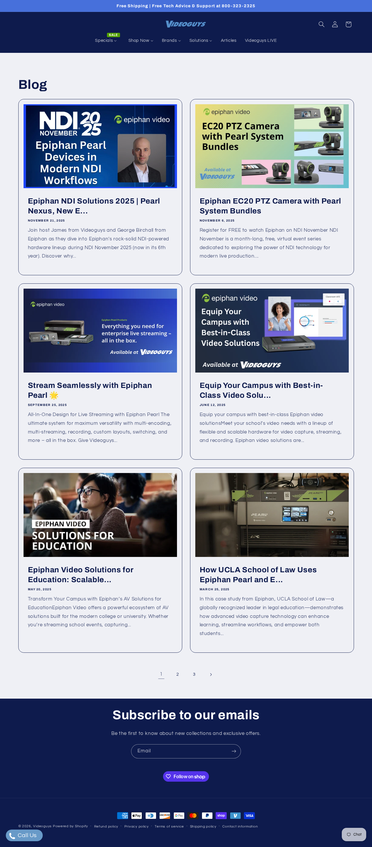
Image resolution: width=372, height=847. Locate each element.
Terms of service (169, 826)
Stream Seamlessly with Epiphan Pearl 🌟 (90, 390)
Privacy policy (136, 826)
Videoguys (42, 826)
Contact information (240, 826)
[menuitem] (107, 40)
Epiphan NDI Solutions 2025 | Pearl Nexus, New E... (94, 206)
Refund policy (106, 826)
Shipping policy (203, 826)
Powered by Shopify (70, 826)
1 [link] (161, 674)
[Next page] (210, 674)
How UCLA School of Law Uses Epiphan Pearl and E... (258, 575)
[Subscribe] (234, 751)
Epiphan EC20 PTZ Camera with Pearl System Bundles (270, 206)
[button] (321, 24)
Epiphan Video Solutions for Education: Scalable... (80, 575)
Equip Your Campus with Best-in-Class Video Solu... (261, 390)
